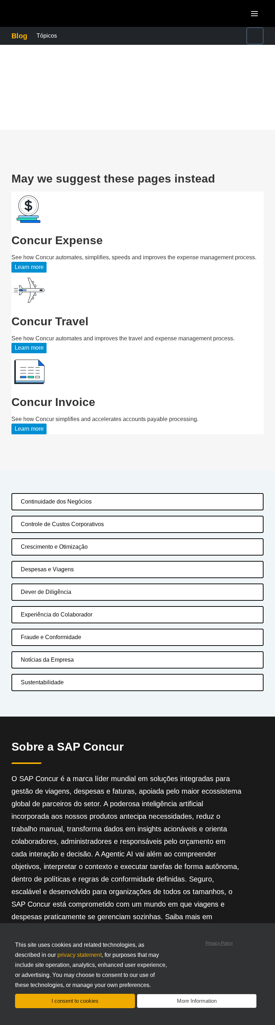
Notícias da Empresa (47, 660)
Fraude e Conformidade (51, 637)
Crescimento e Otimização (54, 547)
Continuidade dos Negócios (56, 502)
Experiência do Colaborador (56, 614)
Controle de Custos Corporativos (62, 524)
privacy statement (79, 955)
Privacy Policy (219, 943)
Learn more (29, 267)
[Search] (255, 36)
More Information (197, 1001)
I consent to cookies (75, 1001)
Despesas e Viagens (47, 569)
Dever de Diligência (46, 592)
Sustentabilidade (42, 682)
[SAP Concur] (44, 13)
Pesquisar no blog (211, 31)
